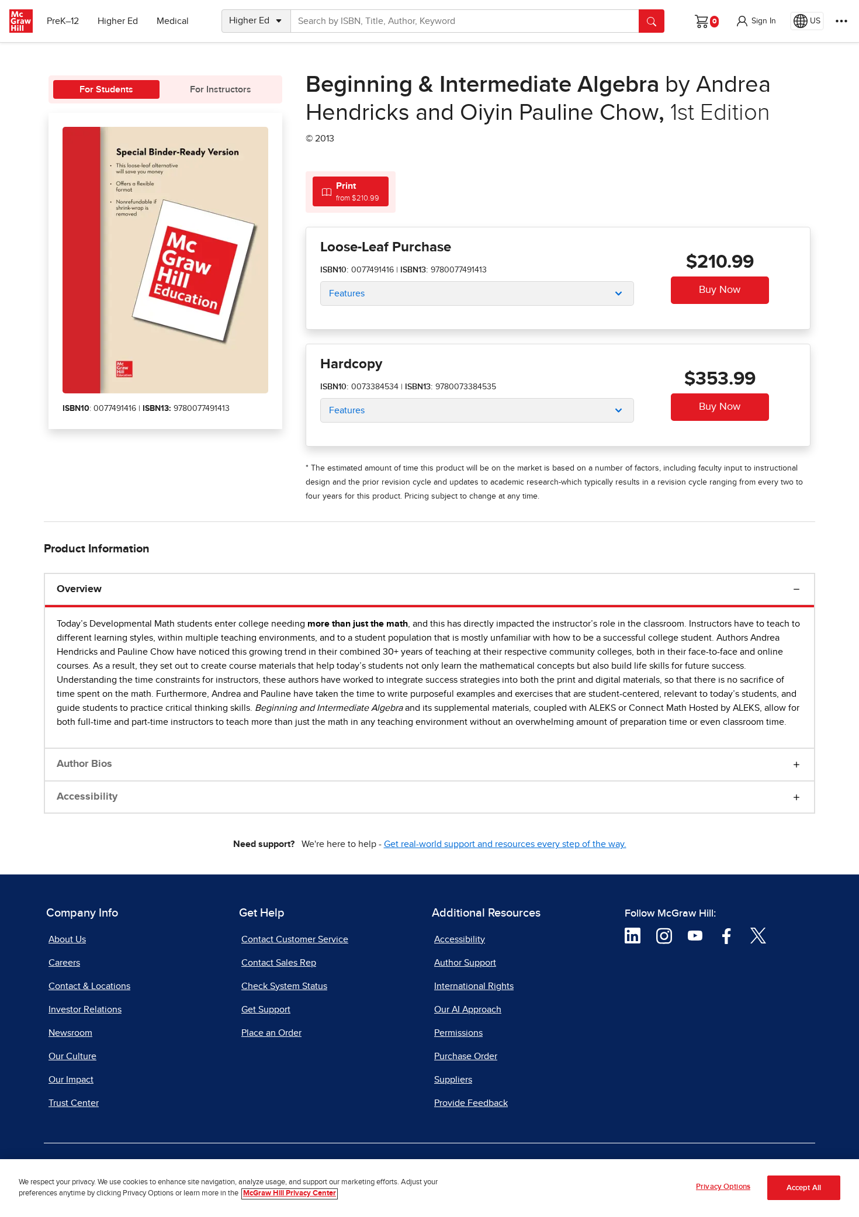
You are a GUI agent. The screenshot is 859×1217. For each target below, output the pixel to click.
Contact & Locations (89, 986)
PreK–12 (63, 21)
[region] (429, 1188)
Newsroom (70, 1033)
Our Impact (71, 1079)
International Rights (474, 986)
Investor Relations (85, 1009)
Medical (173, 21)
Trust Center (74, 1103)
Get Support (265, 1009)
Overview (79, 589)
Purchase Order (465, 1056)
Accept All (804, 1188)
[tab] (351, 191)
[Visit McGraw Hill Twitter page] (758, 935)
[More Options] (841, 21)
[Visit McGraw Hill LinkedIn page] (632, 935)
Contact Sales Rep (278, 962)
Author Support (465, 962)
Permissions (458, 1033)
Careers (64, 962)
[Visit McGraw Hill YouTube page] (695, 935)
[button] (755, 21)
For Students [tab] (106, 89)
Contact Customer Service (294, 939)
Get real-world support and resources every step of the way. (505, 844)
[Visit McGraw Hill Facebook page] (727, 935)
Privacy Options (723, 1187)
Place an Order (271, 1033)
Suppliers (453, 1079)
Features (347, 293)
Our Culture (72, 1056)
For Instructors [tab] (220, 89)
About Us (67, 939)
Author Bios (84, 764)
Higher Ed (118, 21)
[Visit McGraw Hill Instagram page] (664, 935)
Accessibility (87, 796)
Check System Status (284, 986)
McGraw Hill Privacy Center (289, 1194)
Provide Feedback (471, 1103)
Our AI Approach (467, 1009)
